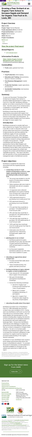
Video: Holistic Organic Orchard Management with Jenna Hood (12, 59)
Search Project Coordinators (9, 386)
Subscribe (14, 371)
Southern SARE (5, 397)
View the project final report (13, 46)
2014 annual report (11, 52)
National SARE (5, 392)
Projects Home (5, 383)
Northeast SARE (6, 395)
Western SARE (5, 399)
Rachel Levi (5, 39)
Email (3, 41)
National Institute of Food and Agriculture (17, 425)
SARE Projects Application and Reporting (12, 388)
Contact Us (19, 399)
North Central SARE (6, 394)
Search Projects (6, 385)
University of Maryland (14, 422)
